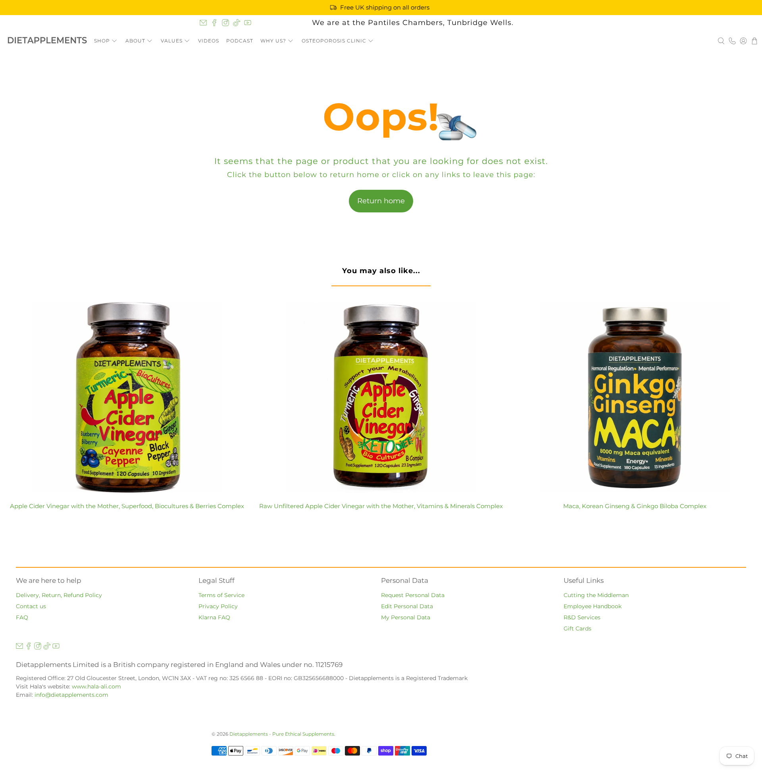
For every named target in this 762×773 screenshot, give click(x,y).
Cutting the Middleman (596, 595)
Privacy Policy (218, 606)
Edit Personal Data (407, 606)
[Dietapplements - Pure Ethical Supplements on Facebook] (214, 22)
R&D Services (582, 617)
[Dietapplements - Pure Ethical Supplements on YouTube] (247, 22)
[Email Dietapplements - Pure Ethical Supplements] (203, 22)
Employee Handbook (593, 606)
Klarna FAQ (214, 617)
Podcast (239, 41)
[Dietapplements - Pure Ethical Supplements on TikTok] (236, 22)
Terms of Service (221, 595)
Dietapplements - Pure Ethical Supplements (281, 734)
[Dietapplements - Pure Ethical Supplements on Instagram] (225, 22)
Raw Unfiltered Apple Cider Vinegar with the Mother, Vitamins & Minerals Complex (381, 506)
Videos (208, 41)
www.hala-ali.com (96, 686)
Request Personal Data (412, 595)
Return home (381, 201)
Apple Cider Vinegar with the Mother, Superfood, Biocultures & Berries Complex (127, 506)
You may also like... (381, 270)
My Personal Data (405, 617)
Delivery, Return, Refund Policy (59, 595)
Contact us (31, 606)
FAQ (22, 617)
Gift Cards (577, 628)
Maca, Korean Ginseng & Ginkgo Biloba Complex (634, 506)
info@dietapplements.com (71, 694)
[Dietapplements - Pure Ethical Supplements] (47, 41)
